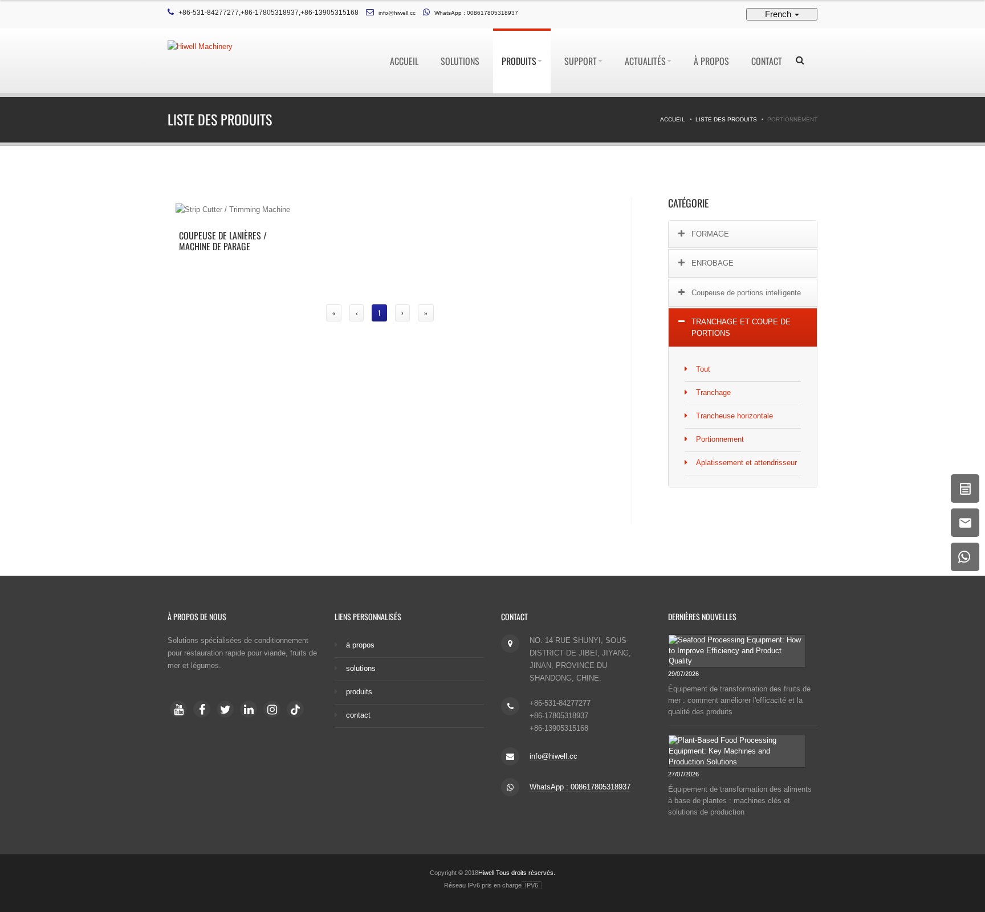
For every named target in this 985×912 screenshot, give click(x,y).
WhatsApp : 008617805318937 (476, 13)
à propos (711, 61)
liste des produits (726, 119)
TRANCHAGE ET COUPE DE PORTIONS (741, 327)
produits (519, 61)
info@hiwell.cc (397, 13)
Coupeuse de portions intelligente (746, 292)
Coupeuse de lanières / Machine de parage (223, 241)
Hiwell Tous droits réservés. (516, 872)
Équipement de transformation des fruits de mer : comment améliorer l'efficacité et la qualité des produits (739, 699)
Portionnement (720, 439)
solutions (460, 61)
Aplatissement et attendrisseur (746, 462)
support (580, 61)
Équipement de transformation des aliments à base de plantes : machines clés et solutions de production (740, 800)
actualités (645, 61)
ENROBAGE (712, 263)
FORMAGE (710, 234)
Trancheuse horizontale (734, 416)
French (779, 14)
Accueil (404, 61)
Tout (703, 369)
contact (766, 61)
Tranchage (713, 392)
